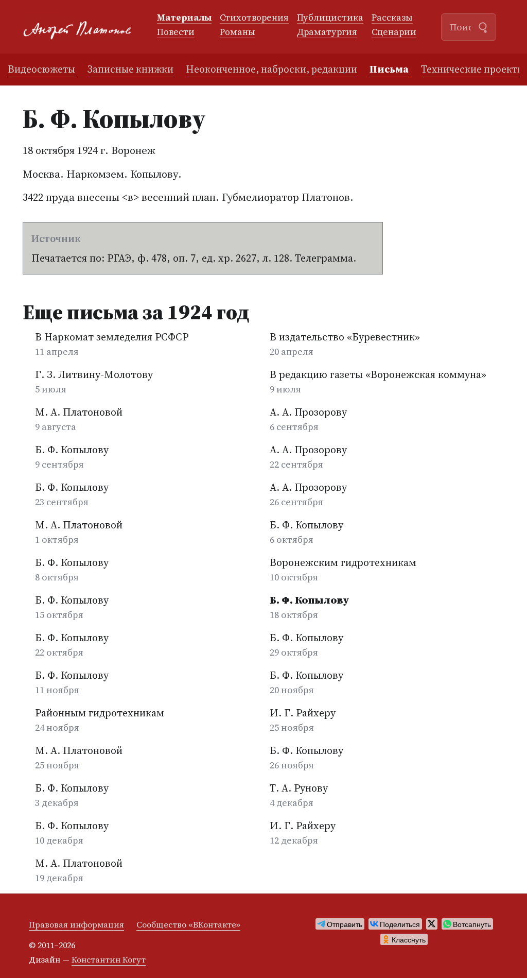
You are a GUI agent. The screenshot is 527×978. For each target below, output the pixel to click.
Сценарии (394, 32)
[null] (339, 924)
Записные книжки (130, 69)
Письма (389, 69)
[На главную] (81, 27)
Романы (237, 32)
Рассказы (392, 18)
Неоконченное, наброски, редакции (271, 69)
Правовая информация (76, 924)
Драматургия (327, 32)
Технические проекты (472, 69)
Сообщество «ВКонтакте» (188, 924)
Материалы (184, 18)
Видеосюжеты (41, 69)
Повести (176, 32)
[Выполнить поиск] (482, 26)
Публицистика (330, 18)
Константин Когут (109, 959)
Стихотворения (254, 18)
